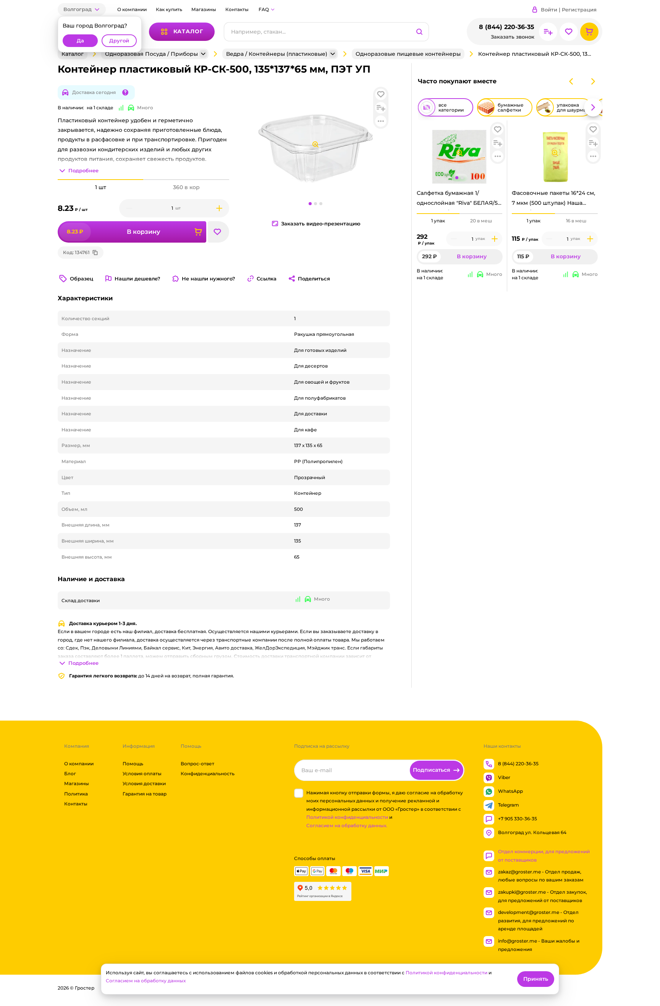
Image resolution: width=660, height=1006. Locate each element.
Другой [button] (119, 41)
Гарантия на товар (145, 794)
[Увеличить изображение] (459, 153)
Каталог (72, 53)
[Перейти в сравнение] (548, 32)
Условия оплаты (142, 773)
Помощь (133, 763)
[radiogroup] (460, 220)
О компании (132, 9)
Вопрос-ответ (197, 763)
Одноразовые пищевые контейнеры (408, 53)
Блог (70, 773)
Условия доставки (144, 784)
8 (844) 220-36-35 (506, 27)
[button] (82, 9)
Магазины (203, 9)
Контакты (237, 9)
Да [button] (80, 41)
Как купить (169, 9)
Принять (535, 978)
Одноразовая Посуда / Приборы (151, 54)
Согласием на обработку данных (146, 980)
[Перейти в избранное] (569, 32)
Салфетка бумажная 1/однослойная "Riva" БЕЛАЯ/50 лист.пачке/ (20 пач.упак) (459, 200)
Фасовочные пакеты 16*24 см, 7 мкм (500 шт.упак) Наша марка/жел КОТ (553, 200)
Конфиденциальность (208, 773)
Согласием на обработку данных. (346, 825)
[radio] (438, 213)
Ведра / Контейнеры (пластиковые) (276, 54)
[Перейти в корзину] (589, 32)
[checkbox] (298, 793)
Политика (76, 794)
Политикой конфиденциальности (347, 817)
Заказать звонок (512, 37)
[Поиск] (419, 32)
